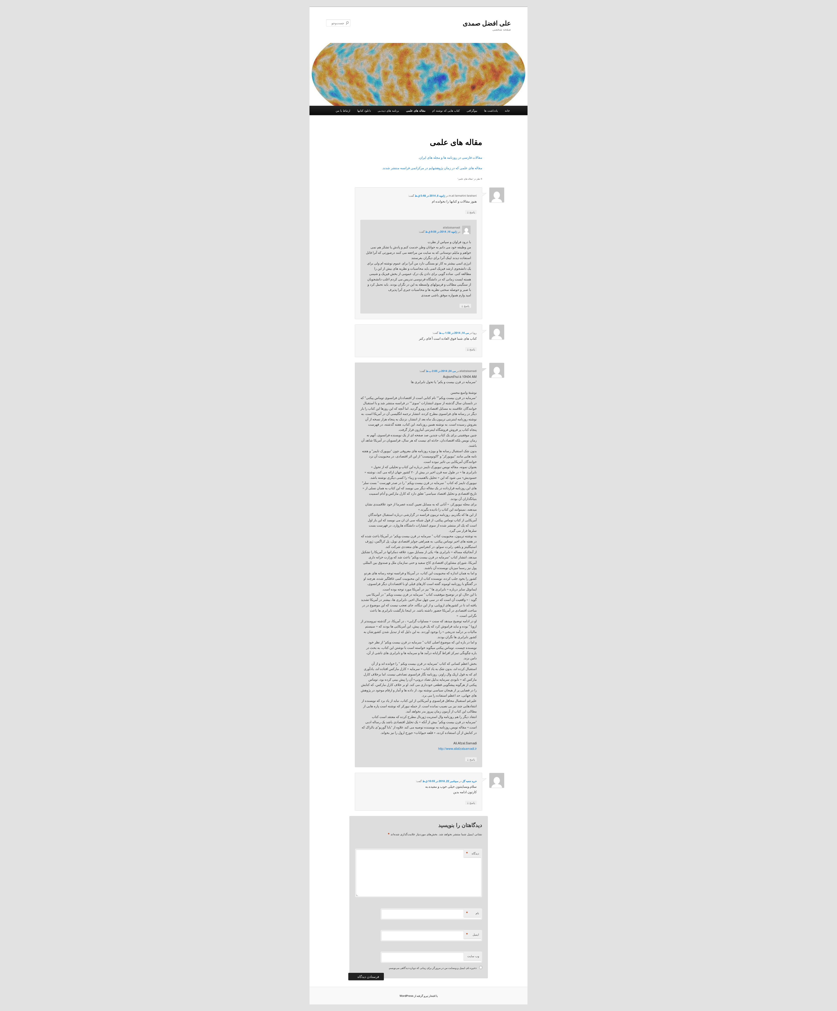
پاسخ (471, 212)
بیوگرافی (472, 110)
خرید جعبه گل (469, 781)
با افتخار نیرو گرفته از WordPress (419, 996)
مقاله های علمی (415, 110)
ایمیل (472, 934)
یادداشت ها (491, 110)
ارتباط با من (343, 110)
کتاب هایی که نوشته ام (446, 110)
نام (472, 913)
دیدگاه (472, 853)
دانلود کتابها (364, 110)
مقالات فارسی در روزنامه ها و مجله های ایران (450, 157)
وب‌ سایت (473, 956)
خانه (507, 110)
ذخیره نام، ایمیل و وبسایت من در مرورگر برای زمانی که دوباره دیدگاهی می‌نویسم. (432, 968)
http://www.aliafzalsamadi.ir (457, 748)
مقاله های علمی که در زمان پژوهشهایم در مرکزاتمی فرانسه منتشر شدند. (432, 167)
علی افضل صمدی (487, 22)
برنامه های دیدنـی (388, 110)
